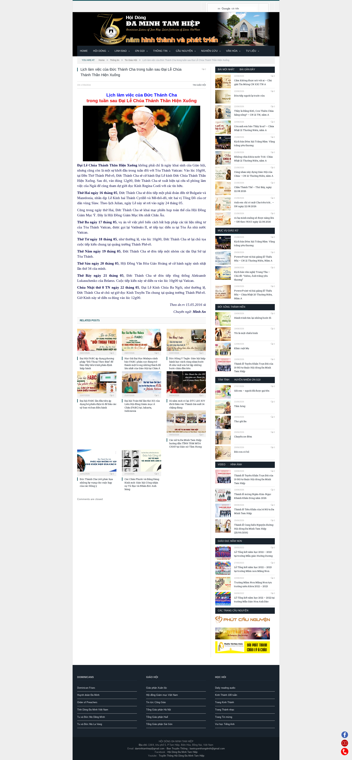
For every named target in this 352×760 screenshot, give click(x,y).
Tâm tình (223, 379)
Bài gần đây (247, 69)
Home (84, 50)
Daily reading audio (225, 687)
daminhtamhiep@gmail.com (149, 748)
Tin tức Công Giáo (156, 702)
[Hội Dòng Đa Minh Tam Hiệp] (176, 28)
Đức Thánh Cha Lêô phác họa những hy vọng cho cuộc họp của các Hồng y (96, 482)
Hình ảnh (236, 464)
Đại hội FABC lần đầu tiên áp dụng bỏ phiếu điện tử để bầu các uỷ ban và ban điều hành (98, 404)
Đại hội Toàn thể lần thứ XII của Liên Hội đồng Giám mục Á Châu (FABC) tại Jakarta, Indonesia (142, 405)
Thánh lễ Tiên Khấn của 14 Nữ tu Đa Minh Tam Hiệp (254, 511)
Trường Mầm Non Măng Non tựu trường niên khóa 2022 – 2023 (253, 584)
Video (221, 464)
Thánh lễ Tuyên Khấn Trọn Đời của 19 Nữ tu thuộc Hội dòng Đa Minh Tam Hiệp (253, 367)
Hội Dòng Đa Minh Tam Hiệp (182, 752)
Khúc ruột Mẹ (241, 348)
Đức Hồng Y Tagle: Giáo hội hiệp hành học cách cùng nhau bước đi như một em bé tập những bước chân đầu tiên (187, 363)
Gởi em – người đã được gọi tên (251, 390)
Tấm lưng (239, 406)
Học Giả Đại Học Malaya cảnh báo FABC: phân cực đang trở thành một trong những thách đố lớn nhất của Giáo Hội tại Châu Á (142, 363)
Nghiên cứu (209, 50)
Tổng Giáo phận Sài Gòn (159, 724)
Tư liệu (251, 50)
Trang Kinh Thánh (224, 702)
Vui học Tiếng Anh (224, 724)
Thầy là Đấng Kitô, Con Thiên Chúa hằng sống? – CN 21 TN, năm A (254, 112)
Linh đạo (121, 50)
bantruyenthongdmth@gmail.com (207, 748)
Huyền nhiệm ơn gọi (247, 379)
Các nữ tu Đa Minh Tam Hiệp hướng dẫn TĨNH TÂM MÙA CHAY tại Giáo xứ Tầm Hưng (185, 443)
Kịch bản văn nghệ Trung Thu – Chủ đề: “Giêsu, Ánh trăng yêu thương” (252, 275)
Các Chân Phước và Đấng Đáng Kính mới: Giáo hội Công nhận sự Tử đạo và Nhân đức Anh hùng (141, 484)
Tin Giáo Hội (199, 85)
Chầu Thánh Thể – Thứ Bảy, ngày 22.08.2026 (253, 189)
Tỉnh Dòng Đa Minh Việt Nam (92, 709)
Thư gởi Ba (240, 421)
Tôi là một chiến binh (246, 333)
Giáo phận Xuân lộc (156, 687)
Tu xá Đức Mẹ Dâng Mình (91, 717)
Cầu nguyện (184, 50)
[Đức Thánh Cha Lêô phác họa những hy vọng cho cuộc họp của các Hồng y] (96, 462)
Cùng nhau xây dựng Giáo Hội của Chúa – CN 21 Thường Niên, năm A (253, 173)
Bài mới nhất (226, 69)
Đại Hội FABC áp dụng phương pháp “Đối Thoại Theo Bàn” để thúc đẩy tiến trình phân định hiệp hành (97, 363)
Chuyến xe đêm (243, 436)
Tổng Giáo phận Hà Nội (158, 709)
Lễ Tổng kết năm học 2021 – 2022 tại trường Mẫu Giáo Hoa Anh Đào (254, 599)
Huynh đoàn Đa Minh (88, 695)
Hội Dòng (99, 50)
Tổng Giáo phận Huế (157, 717)
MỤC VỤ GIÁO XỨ (228, 230)
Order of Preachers (87, 702)
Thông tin (160, 50)
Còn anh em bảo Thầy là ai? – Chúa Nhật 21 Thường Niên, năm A (254, 128)
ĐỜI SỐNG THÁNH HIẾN (231, 307)
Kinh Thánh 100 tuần (226, 695)
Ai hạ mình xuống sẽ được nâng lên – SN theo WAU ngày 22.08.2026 (254, 219)
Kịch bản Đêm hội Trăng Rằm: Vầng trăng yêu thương (254, 143)
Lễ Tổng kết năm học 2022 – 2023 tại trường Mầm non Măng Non (253, 569)
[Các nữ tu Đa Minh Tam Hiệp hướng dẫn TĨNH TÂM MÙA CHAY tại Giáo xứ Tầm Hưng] (186, 423)
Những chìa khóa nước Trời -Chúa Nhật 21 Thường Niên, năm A (253, 158)
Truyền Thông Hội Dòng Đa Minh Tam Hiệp (181, 755)
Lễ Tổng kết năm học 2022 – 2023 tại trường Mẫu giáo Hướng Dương (253, 553)
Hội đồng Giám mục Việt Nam (162, 695)
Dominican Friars (86, 687)
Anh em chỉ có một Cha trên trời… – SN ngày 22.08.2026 (254, 204)
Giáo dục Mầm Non (230, 541)
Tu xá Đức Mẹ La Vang (89, 724)
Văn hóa (231, 50)
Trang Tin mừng (223, 717)
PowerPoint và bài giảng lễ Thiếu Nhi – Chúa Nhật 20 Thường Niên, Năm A (253, 294)
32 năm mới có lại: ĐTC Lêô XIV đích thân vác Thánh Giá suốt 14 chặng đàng (187, 404)
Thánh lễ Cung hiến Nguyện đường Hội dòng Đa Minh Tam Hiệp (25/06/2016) (253, 528)
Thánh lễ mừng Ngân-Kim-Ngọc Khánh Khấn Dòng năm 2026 (252, 496)
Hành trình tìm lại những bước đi (252, 317)
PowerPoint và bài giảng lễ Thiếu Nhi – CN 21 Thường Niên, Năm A (253, 258)
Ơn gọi (140, 50)
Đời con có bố (241, 451)
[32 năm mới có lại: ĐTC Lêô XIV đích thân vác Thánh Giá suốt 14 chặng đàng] (186, 384)
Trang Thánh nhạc (224, 709)
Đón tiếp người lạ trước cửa (249, 95)
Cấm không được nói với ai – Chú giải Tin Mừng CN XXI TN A (253, 82)
